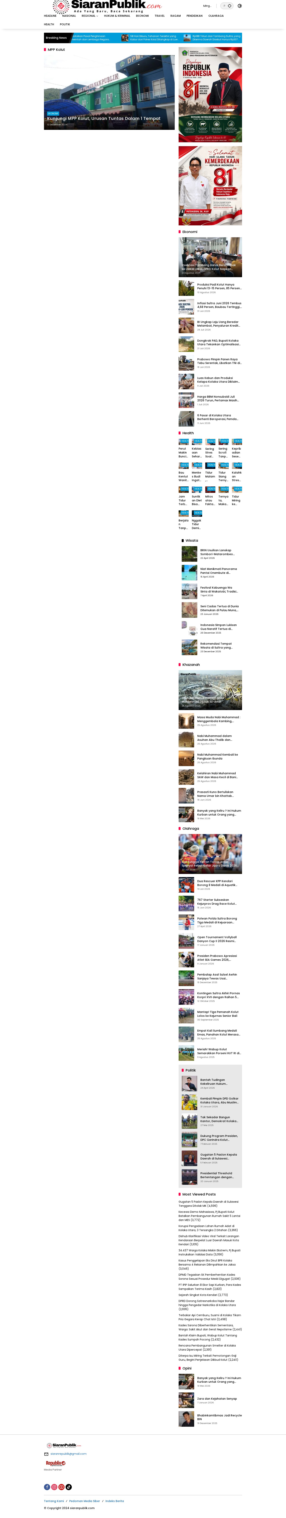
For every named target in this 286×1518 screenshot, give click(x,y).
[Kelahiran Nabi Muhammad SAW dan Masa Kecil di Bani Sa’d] (186, 777)
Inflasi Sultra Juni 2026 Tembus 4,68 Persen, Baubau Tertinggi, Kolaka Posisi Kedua (219, 305)
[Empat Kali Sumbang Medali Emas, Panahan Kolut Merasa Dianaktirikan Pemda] (186, 1034)
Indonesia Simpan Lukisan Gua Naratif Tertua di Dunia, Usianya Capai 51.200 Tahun (218, 627)
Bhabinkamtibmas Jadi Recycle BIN (219, 1417)
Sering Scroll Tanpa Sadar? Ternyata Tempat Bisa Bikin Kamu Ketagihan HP (223, 452)
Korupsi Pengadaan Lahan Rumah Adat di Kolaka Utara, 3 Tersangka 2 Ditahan (206, 1228)
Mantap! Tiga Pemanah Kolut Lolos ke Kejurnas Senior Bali (218, 1014)
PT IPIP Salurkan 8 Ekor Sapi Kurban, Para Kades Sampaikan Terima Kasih (210, 1287)
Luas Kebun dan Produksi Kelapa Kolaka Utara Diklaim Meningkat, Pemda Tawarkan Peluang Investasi (218, 380)
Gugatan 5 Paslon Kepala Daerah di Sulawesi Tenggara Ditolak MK (218, 1156)
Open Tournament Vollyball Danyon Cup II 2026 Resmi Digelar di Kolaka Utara (217, 939)
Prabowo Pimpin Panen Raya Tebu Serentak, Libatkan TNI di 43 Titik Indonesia (218, 361)
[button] (229, 6)
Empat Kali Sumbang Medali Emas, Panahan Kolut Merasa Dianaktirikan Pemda (218, 1032)
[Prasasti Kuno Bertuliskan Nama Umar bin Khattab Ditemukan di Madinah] (186, 795)
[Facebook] (47, 1487)
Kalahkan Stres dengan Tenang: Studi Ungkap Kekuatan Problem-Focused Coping (237, 476)
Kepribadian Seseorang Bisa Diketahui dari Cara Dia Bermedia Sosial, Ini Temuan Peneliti (237, 452)
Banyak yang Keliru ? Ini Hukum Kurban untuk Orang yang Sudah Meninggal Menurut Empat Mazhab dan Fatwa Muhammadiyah (219, 813)
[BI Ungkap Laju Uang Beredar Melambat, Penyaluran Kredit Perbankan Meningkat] (186, 325)
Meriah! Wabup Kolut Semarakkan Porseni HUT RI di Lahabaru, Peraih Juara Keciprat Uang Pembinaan (218, 1051)
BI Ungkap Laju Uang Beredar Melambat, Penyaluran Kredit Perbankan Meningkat (218, 324)
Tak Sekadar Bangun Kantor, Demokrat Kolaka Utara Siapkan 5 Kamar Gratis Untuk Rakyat (218, 1119)
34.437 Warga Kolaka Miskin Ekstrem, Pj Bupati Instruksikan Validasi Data (209, 1252)
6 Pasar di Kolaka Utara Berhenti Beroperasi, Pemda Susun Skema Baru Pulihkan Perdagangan (217, 417)
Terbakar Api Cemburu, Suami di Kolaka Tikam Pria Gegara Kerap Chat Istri (210, 1317)
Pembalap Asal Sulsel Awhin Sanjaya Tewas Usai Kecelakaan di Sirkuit (217, 976)
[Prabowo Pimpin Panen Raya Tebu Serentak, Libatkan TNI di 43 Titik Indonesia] (186, 363)
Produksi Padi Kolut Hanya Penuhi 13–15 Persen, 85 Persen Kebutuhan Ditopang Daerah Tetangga (218, 286)
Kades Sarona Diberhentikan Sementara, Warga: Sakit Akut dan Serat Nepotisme (206, 1327)
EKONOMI (53, 113)
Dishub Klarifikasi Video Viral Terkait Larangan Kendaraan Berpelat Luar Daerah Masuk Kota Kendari (209, 1240)
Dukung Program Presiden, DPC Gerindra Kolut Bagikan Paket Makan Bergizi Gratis (219, 1138)
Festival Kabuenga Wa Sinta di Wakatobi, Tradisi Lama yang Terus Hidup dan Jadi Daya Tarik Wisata (218, 589)
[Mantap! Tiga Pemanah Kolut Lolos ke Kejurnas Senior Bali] (186, 1015)
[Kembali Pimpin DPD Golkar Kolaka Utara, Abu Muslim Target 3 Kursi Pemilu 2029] (189, 1102)
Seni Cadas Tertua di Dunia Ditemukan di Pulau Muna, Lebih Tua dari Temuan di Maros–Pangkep (219, 608)
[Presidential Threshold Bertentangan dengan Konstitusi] (189, 1177)
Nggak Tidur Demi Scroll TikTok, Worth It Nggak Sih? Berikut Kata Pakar (197, 524)
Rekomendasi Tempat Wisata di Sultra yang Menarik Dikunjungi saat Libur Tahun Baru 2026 (217, 646)
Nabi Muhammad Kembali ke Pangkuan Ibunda (217, 756)
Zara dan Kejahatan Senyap (217, 1399)
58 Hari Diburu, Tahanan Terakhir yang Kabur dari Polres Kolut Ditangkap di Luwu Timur (115, 38)
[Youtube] (61, 1487)
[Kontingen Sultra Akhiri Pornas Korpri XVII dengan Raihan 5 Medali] (186, 997)
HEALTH (185, 440)
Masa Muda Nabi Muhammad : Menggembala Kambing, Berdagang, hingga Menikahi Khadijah (218, 719)
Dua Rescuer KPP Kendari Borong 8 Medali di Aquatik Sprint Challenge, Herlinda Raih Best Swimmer (219, 883)
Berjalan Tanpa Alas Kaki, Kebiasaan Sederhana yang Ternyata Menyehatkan (184, 524)
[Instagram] (54, 1487)
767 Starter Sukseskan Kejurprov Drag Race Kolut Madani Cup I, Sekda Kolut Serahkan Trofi (216, 902)
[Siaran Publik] (120, 6)
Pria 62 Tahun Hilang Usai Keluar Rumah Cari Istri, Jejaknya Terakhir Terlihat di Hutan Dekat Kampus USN (240, 38)
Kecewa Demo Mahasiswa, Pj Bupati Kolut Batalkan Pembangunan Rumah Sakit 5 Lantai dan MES (209, 1216)
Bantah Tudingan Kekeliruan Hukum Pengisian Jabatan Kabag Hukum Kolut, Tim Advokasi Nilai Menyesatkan (219, 1082)
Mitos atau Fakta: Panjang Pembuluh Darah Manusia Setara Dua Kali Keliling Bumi (210, 500)
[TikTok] (69, 1487)
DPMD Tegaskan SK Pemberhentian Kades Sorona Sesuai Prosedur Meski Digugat (207, 1277)
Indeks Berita (114, 1501)
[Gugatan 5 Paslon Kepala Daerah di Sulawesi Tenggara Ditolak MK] (189, 1158)
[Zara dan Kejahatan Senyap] (186, 1400)
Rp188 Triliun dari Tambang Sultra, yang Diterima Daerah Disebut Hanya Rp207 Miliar (177, 38)
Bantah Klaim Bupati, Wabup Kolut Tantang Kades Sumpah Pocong (208, 1337)
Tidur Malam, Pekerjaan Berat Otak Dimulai (210, 476)
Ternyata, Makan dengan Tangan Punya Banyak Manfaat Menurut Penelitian (223, 500)
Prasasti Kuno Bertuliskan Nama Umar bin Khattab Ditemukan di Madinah (215, 794)
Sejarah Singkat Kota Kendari (198, 1295)
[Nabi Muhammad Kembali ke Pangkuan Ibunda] (186, 758)
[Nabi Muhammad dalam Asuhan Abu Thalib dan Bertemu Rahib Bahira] (186, 739)
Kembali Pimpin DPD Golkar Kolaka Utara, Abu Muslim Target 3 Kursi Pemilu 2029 (219, 1100)
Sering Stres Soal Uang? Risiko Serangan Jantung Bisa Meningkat (210, 453)
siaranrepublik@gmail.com (69, 1454)
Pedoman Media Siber (84, 1501)
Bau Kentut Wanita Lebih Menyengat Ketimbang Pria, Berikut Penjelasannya (184, 476)
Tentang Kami (54, 1501)
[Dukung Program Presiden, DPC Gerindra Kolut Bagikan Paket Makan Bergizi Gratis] (189, 1139)
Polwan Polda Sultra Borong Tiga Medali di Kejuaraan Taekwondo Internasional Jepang (217, 920)
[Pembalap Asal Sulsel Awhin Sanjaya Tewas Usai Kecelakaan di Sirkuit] (186, 978)
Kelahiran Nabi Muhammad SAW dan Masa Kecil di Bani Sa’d (216, 775)
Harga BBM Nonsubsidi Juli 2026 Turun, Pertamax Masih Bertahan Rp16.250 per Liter (217, 399)
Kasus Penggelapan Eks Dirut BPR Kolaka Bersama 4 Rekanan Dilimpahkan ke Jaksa (207, 1263)
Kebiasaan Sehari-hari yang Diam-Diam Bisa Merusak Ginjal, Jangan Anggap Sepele (196, 452)
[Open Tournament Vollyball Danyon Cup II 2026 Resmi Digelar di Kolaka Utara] (186, 941)
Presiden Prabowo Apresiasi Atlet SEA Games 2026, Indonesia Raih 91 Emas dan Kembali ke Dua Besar (217, 958)
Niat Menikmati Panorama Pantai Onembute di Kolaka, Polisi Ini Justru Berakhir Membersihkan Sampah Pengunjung (218, 571)
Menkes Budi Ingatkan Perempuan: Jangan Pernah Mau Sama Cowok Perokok (197, 476)
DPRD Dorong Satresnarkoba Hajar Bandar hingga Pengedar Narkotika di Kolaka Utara (207, 1303)
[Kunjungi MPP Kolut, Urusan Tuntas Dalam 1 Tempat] (109, 92)
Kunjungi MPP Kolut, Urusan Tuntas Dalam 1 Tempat (104, 118)
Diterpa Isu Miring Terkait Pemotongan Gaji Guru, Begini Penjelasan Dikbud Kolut (207, 1358)
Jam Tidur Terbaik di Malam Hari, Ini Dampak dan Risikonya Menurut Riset (184, 500)
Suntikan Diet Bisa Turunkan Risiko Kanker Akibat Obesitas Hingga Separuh (197, 500)
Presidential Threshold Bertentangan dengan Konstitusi (216, 1175)
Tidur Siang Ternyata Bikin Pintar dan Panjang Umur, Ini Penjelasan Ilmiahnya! (223, 476)
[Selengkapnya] (143, 1463)
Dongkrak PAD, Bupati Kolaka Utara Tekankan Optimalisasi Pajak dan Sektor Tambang (218, 342)
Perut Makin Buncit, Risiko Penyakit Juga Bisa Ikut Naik (184, 452)
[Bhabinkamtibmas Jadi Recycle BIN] (186, 1419)
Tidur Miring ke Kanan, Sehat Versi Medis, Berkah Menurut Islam (237, 500)
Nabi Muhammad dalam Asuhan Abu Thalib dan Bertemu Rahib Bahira (214, 738)
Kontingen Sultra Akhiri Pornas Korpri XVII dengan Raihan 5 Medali (218, 995)
